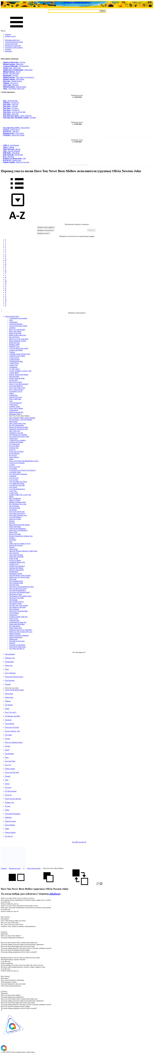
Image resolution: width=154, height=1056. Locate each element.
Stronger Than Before (16, 570)
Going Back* (13, 404)
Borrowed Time (14, 343)
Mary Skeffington (15, 498)
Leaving (12, 465)
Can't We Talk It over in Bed (18, 348)
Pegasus (12, 521)
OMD (7, 829)
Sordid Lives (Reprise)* (17, 566)
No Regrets (13, 510)
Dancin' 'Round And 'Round (18, 374)
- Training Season (12, 81)
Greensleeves (13, 410)
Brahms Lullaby (14, 344)
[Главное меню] (16, 29)
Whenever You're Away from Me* (20, 630)
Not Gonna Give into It (17, 513)
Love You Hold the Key (17, 489)
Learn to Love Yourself (17, 463)
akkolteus (54, 893)
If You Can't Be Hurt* (16, 451)
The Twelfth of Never (16, 602)
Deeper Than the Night (17, 378)
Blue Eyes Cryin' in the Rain (18, 339)
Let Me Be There (15, 472)
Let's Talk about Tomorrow (18, 474)
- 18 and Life (11, 102)
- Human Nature (14, 87)
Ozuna (7, 784)
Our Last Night (10, 761)
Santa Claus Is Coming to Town (19, 543)
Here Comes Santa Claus (17, 423)
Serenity (12, 547)
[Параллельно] (16, 884)
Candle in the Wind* (16, 350)
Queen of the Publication (17, 528)
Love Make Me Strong (16, 483)
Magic (11, 496)
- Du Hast (10, 75)
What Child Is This (15, 628)
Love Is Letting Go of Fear (18, 481)
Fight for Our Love (15, 397)
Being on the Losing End (17, 335)
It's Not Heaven (14, 453)
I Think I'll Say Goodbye (17, 440)
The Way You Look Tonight (18, 605)
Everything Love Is (15, 391)
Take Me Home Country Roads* (20, 575)
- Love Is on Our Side (14, 112)
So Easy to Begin (15, 560)
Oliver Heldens (10, 825)
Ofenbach (8, 720)
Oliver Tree (9, 665)
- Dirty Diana (13, 79)
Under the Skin (14, 620)
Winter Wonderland (15, 637)
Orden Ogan (9, 697)
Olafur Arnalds (10, 769)
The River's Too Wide (16, 598)
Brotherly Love (14, 346)
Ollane (7, 709)
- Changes (10, 106)
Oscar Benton (9, 724)
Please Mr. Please (15, 526)
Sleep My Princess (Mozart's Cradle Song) (23, 551)
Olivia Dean (9, 694)
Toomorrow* (13, 615)
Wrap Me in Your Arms (17, 641)
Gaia (10, 401)
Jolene (11, 459)
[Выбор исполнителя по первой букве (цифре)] (17, 222)
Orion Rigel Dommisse (12, 814)
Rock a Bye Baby (15, 534)
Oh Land (8, 787)
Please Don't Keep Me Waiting (19, 525)
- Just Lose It (10, 83)
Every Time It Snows (16, 389)
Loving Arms (13, 493)
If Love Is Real (14, 446)
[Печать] (97, 884)
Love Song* (13, 487)
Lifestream (12, 476)
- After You (10, 104)
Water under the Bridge (17, 624)
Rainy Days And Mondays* (18, 530)
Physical (12, 523)
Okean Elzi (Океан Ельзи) (14, 677)
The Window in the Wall (17, 607)
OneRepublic (9, 662)
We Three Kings (14, 626)
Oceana (7, 746)
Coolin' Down (14, 363)
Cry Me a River (14, 369)
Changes (12, 352)
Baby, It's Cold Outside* (17, 329)
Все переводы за (78, 165)
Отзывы (8, 49)
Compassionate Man (16, 361)
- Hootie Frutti (12, 160)
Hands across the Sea (16, 412)
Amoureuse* (13, 322)
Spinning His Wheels (16, 568)
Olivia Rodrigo (10, 654)
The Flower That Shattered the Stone (21, 587)
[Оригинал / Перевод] (80, 884)
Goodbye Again (14, 406)
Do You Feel (13, 380)
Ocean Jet (8, 795)
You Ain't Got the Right (17, 645)
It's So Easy (13, 455)
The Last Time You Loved (18, 588)
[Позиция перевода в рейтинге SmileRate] (101, 884)
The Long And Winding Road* (19, 592)
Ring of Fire (13, 532)
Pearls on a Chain (15, 519)
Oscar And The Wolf (12, 772)
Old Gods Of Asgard (12, 727)
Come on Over (14, 358)
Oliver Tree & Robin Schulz (14, 690)
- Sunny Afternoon (17, 116)
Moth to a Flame (14, 500)
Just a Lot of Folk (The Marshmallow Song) (23, 461)
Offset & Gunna (10, 821)
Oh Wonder (9, 705)
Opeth (7, 750)
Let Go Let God (14, 466)
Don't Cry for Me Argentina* (18, 384)
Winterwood (13, 639)
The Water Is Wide (15, 603)
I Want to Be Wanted (16, 442)
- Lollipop (8, 147)
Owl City (8, 765)
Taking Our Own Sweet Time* (19, 577)
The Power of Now (15, 594)
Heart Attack (13, 421)
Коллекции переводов (13, 46)
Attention (12, 328)
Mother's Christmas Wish (17, 502)
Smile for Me (13, 558)
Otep (6, 780)
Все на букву (79, 842)
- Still (14, 158)
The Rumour (13, 600)
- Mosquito (8, 156)
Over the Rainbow (15, 517)
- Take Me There (11, 73)
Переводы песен (15, 868)
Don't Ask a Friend (15, 382)
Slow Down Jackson (16, 555)
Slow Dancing (14, 553)
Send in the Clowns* (16, 545)
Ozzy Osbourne (10, 673)
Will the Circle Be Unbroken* (19, 635)
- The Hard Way (16, 66)
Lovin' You (13, 491)
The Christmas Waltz (16, 583)
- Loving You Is (11, 129)
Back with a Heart (15, 331)
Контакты (8, 51)
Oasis (7, 669)
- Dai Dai (14, 62)
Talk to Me (12, 579)
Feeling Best (13, 395)
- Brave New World (13, 135)
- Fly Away (10, 108)
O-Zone (7, 806)
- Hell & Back (13, 155)
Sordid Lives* (14, 564)
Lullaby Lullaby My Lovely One (20, 495)
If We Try (12, 450)
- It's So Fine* (13, 133)
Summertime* (13, 572)
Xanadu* (12, 643)
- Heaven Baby (16, 128)
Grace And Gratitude (16, 408)
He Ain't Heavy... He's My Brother (20, 420)
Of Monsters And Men (12, 716)
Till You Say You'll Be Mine (18, 611)
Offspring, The (10, 658)
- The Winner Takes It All (13, 88)
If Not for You (14, 448)
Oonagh (7, 776)
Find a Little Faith (15, 399)
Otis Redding (9, 754)
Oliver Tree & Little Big (13, 799)
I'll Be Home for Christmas (18, 435)
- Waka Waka (17, 70)
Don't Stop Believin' (16, 386)
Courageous (13, 367)
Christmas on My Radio (17, 356)
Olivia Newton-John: (12, 316)
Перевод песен (10, 36)
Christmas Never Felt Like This (19, 354)
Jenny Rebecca (14, 457)
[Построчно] (48, 884)
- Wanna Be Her (10, 101)
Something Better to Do (17, 562)
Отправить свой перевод (14, 47)
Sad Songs (12, 540)
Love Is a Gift (13, 478)
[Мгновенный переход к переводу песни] (17, 206)
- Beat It (12, 72)
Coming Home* (14, 359)
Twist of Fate (13, 618)
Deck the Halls (14, 376)
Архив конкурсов (11, 44)
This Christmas (14, 609)
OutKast (8, 701)
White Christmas (14, 633)
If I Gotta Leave (14, 444)
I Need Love (13, 438)
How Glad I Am (14, 431)
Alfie (11, 320)
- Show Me (10, 114)
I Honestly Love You (16, 433)
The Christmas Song (16, 581)
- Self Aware (12, 68)
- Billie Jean (13, 64)
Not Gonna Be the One (17, 511)
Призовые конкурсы (12, 40)
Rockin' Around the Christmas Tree (21, 536)
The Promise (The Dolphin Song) (20, 596)
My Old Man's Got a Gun (17, 504)
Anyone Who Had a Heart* (18, 326)
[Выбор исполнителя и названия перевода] (17, 190)
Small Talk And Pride (16, 557)
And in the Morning (15, 324)
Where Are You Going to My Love (20, 632)
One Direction (9, 680)
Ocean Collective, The (12, 731)
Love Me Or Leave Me (17, 485)
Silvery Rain (13, 549)
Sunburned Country (15, 573)
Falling (11, 393)
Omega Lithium (10, 832)
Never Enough (14, 506)
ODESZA (8, 817)
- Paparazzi (11, 85)
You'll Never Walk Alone (17, 647)
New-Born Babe (14, 508)
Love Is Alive (13, 480)
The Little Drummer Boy (17, 590)
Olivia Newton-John (34, 868)
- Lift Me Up (11, 110)
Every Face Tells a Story (17, 388)
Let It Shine (13, 468)
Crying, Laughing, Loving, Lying (20, 371)
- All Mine (19, 117)
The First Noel (14, 585)
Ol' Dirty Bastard (10, 791)
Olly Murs (8, 735)
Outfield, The (9, 802)
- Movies (11, 149)
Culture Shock (14, 373)
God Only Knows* (15, 403)
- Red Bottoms (11, 145)
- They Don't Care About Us (18, 77)
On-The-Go (9, 836)
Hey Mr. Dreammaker (16, 425)
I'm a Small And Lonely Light (19, 436)
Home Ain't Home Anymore (18, 427)
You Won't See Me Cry (17, 648)
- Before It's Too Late (16, 162)
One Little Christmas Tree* (18, 515)
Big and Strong (14, 337)
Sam (10, 541)
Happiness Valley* (15, 414)
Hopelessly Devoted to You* (18, 429)
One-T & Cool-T (10, 712)
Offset (7, 810)
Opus (7, 757)
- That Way (11, 131)
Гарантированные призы (14, 42)
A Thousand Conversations (18, 318)
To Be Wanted (14, 613)
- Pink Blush (11, 153)
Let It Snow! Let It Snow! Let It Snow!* (22, 470)
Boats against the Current (17, 341)
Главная (8, 34)
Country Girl (13, 365)
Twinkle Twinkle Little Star (18, 617)
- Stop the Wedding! (11, 151)
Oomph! (8, 684)
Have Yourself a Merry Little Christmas (22, 418)
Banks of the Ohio (15, 333)
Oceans (7, 739)
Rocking (12, 538)
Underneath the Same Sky (18, 622)
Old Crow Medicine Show (14, 742)
